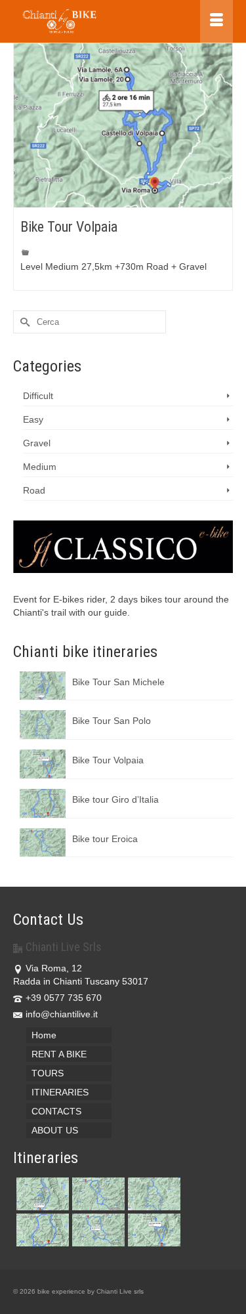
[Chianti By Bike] (93, 21)
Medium (39, 466)
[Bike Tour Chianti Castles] (97, 1230)
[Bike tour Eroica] (97, 1193)
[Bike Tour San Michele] (41, 1193)
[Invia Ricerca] (23, 321)
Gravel (37, 443)
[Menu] (216, 21)
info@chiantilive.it (62, 1014)
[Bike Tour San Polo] (152, 1193)
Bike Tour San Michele (118, 682)
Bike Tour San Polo (111, 720)
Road (34, 490)
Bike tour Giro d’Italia (115, 799)
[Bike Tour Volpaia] (123, 125)
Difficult (38, 396)
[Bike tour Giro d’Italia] (41, 1230)
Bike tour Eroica (105, 839)
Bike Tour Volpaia (108, 760)
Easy (33, 419)
